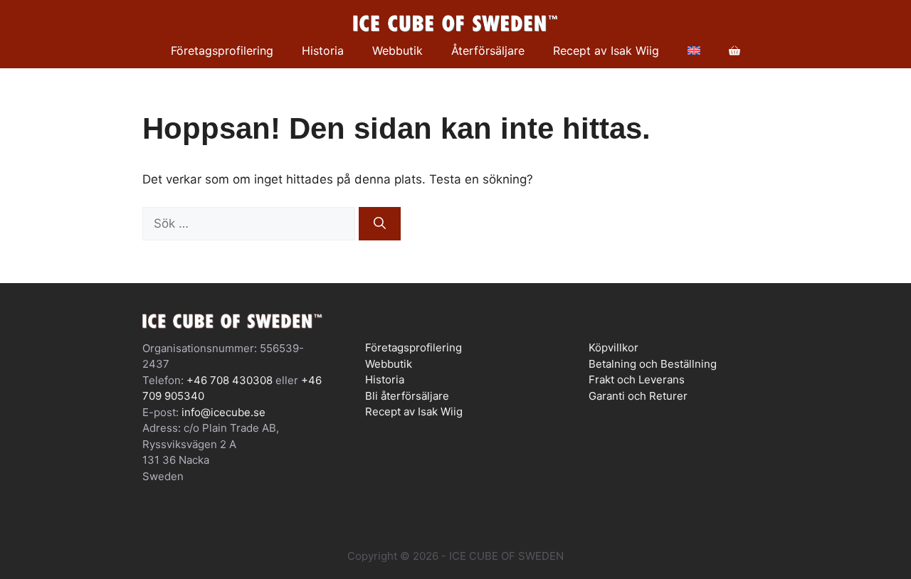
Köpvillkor (613, 347)
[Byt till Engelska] (694, 50)
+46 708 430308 (229, 380)
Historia (323, 50)
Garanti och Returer (638, 396)
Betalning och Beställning (653, 364)
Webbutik (397, 50)
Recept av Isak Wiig (606, 50)
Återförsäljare (488, 50)
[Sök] (380, 224)
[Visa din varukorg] (734, 50)
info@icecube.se (223, 412)
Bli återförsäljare (407, 396)
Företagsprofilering (222, 50)
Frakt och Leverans (637, 379)
